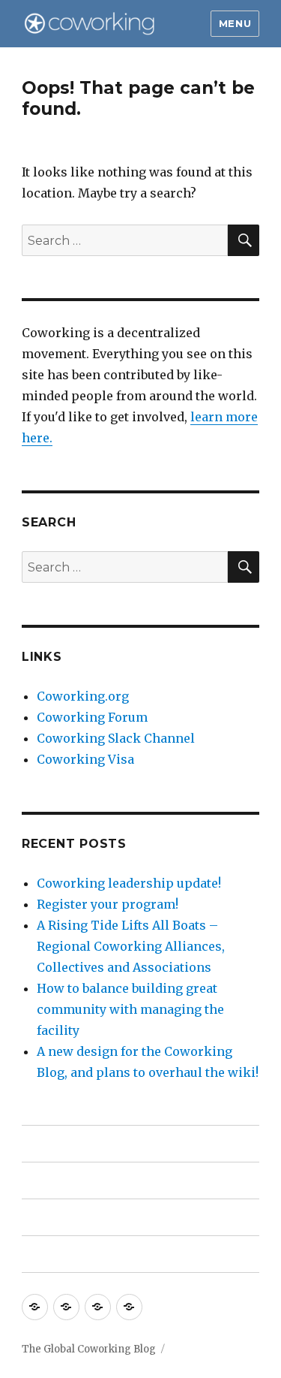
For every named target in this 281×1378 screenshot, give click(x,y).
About (41, 1144)
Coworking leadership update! (129, 883)
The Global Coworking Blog (89, 1349)
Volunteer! (53, 1254)
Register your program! (107, 904)
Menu (235, 23)
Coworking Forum (92, 717)
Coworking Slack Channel (116, 738)
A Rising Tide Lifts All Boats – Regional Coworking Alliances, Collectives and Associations (131, 946)
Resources (53, 1181)
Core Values (57, 1218)
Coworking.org (83, 696)
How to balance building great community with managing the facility (130, 1009)
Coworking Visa (85, 759)
